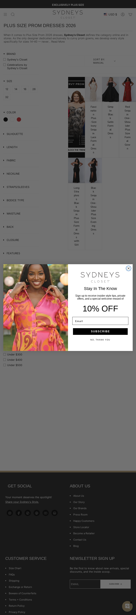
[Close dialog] (128, 268)
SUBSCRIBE (100, 331)
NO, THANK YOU (100, 340)
